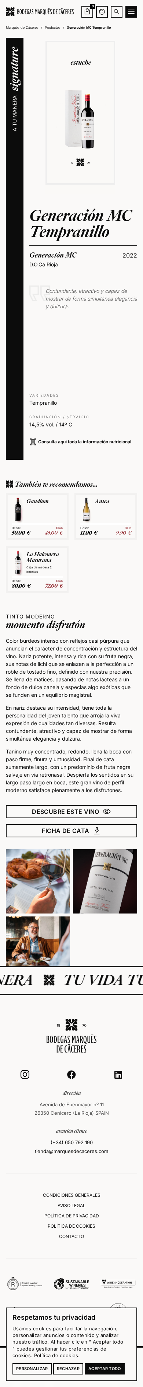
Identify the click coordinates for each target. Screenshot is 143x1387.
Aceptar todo (104, 1368)
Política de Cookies (71, 1226)
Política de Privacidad (71, 1215)
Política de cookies (56, 1355)
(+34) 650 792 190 (72, 1142)
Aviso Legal (71, 1205)
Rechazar (68, 1368)
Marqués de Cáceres (22, 27)
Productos (52, 27)
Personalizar (32, 1368)
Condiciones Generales (71, 1195)
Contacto (71, 1236)
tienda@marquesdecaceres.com (71, 1151)
